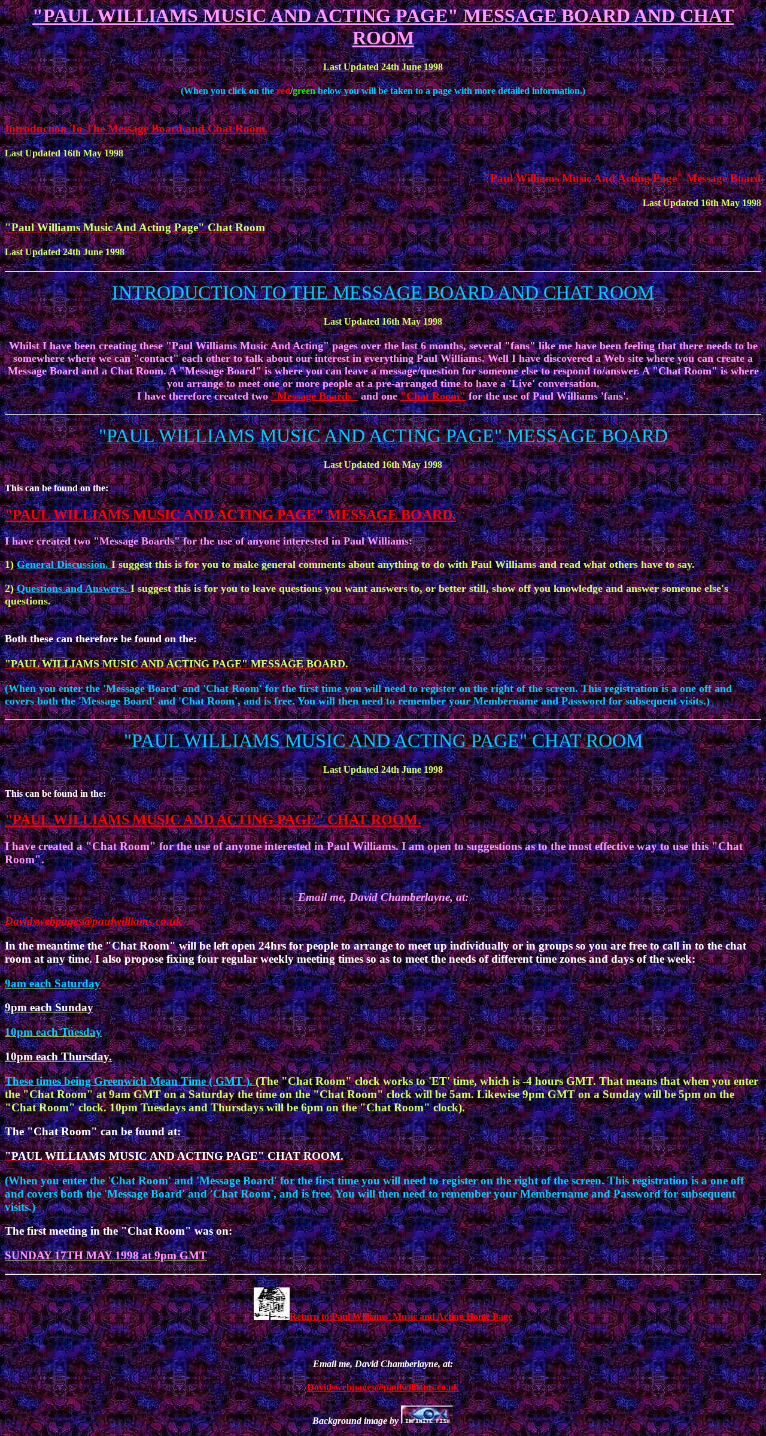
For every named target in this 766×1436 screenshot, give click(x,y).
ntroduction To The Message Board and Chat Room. (138, 128)
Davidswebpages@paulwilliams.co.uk (93, 921)
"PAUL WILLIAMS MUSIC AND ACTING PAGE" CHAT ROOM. (213, 819)
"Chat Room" (433, 396)
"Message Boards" (314, 396)
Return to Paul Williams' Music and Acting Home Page (401, 1316)
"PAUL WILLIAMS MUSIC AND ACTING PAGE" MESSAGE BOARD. (230, 514)
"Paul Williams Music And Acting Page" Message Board (622, 178)
